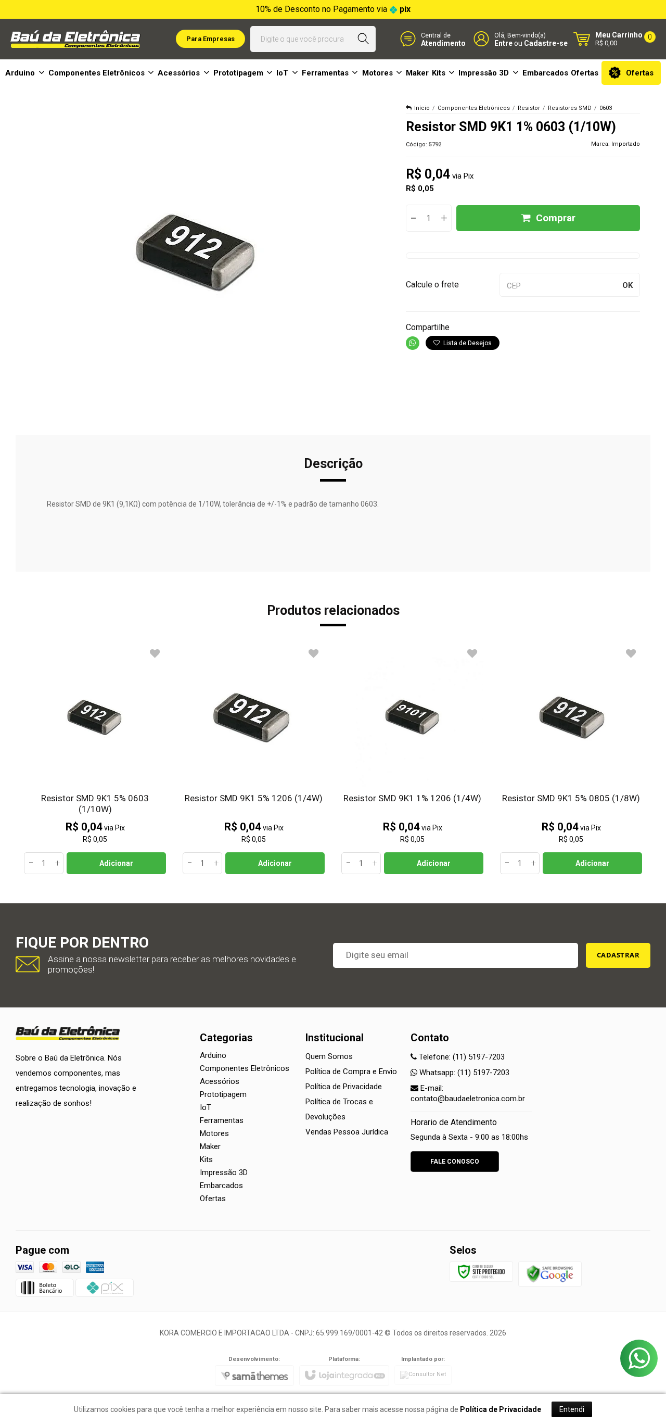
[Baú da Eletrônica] (75, 39)
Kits (206, 1159)
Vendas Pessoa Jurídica (346, 1132)
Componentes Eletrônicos (474, 108)
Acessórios (219, 1081)
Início (422, 108)
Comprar (555, 218)
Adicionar (116, 863)
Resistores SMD (570, 108)
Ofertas (213, 1198)
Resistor (529, 108)
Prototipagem (223, 1094)
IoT (205, 1107)
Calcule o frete (432, 284)
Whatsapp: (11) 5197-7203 (463, 1072)
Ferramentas (222, 1120)
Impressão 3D (224, 1172)
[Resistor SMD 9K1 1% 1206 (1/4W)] (412, 759)
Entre (503, 43)
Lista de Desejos (467, 343)
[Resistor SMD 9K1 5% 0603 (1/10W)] (95, 759)
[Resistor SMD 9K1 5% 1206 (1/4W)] (253, 759)
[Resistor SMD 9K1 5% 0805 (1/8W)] (571, 759)
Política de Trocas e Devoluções (339, 1109)
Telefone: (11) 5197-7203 (461, 1057)
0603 (605, 108)
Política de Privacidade (343, 1086)
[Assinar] (618, 955)
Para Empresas (210, 39)
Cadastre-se (546, 43)
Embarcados (221, 1185)
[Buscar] (363, 39)
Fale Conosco (454, 1161)
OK (627, 285)
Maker (210, 1146)
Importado (625, 144)
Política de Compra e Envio (351, 1071)
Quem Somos (329, 1056)
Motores (214, 1133)
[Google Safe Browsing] (550, 1273)
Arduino (213, 1055)
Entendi (571, 1409)
